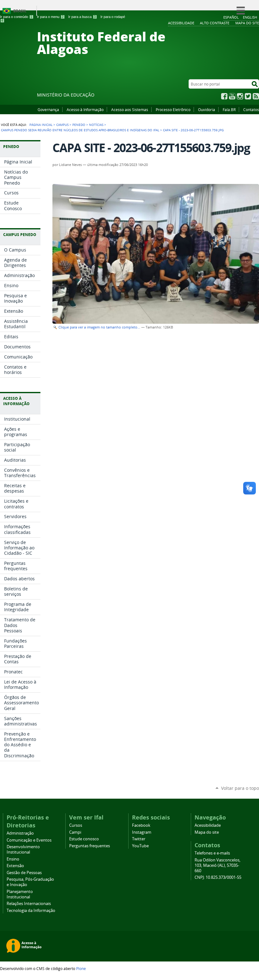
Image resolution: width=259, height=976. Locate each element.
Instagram (240, 96)
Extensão (15, 865)
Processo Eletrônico (173, 109)
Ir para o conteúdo (16, 17)
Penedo (78, 124)
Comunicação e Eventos (29, 840)
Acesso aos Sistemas (129, 109)
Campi (75, 832)
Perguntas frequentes (89, 846)
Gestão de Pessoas (24, 872)
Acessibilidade (208, 825)
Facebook (224, 96)
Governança (48, 109)
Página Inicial (40, 124)
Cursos (75, 825)
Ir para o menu (50, 17)
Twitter (248, 96)
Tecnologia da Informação (31, 910)
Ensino (13, 859)
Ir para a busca (82, 17)
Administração (20, 833)
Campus (62, 124)
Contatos (251, 109)
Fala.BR (229, 109)
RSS (256, 96)
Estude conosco (84, 839)
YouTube (232, 96)
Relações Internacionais (29, 903)
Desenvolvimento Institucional (23, 849)
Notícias (96, 124)
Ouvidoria (206, 109)
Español (231, 17)
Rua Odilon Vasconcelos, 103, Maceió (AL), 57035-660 (217, 865)
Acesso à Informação (85, 109)
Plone (81, 968)
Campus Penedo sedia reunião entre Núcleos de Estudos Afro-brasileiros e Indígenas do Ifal (80, 130)
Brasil (20, 11)
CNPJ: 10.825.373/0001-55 (218, 877)
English (250, 17)
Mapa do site (207, 832)
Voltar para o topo (240, 788)
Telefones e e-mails (212, 853)
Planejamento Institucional (20, 894)
